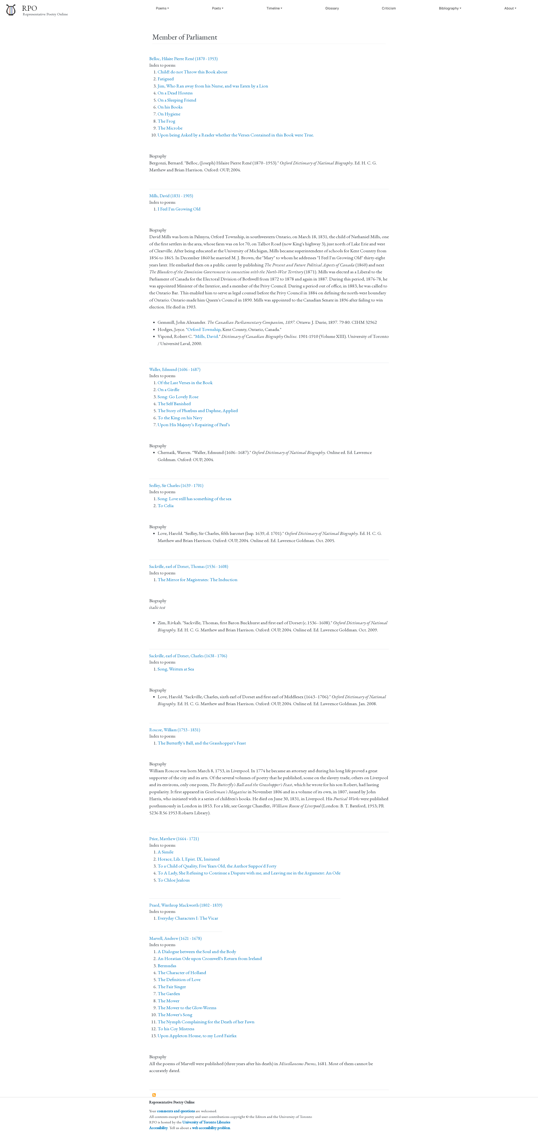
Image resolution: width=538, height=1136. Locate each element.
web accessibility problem (211, 1127)
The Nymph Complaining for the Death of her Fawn (206, 1022)
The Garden (169, 994)
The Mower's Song (175, 1015)
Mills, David (206, 336)
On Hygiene (169, 114)
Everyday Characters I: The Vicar (188, 918)
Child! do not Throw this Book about (192, 72)
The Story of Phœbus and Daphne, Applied (198, 410)
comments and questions (176, 1110)
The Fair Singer (172, 987)
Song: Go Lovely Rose (178, 397)
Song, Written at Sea (176, 669)
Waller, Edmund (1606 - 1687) (174, 369)
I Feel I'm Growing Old (179, 209)
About (509, 8)
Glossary (332, 8)
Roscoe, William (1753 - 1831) (174, 730)
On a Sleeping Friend (177, 100)
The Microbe (170, 128)
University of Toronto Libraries (206, 1122)
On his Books (170, 107)
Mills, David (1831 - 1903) (171, 195)
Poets (216, 8)
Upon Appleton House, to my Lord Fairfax (197, 1036)
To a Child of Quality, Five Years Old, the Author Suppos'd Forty (217, 866)
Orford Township (203, 329)
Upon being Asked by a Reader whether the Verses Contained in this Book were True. (236, 135)
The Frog (166, 121)
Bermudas (167, 966)
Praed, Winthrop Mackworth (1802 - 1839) (185, 905)
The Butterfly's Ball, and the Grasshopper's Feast (202, 743)
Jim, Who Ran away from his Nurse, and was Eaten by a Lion (213, 86)
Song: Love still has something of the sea (194, 499)
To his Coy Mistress (176, 1029)
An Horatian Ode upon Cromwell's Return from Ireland (210, 958)
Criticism (389, 8)
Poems (161, 8)
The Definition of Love (179, 979)
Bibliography (449, 8)
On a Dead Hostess (175, 93)
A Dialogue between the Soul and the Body (197, 951)
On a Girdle (168, 389)
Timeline (273, 8)
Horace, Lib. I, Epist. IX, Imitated (189, 859)
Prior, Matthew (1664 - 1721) (174, 838)
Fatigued (166, 79)
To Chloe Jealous (174, 880)
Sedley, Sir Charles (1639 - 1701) (176, 485)
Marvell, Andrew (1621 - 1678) (175, 938)
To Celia (166, 506)
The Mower (168, 1001)
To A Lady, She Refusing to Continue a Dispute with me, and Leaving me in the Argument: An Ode (249, 873)
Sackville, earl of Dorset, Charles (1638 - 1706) (188, 656)
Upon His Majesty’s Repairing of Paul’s (194, 425)
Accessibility (158, 1127)
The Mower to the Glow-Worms (187, 1008)
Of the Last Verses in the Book (185, 383)
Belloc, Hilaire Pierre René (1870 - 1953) (183, 58)
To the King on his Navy (180, 418)
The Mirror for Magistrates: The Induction (197, 580)
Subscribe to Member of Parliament (154, 1095)
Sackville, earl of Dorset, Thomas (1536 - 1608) (188, 566)
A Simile (165, 852)
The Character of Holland (182, 972)
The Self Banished (174, 404)
